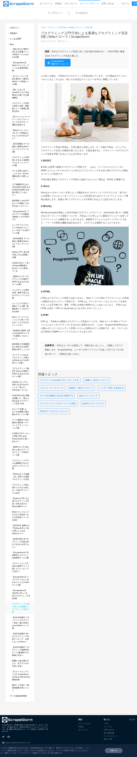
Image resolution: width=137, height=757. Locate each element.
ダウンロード (70, 3)
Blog (43, 27)
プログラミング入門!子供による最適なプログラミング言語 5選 (69, 27)
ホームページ (46, 3)
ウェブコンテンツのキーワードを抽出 (58, 403)
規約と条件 (108, 739)
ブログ (106, 724)
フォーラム (108, 727)
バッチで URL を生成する (111, 388)
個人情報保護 (109, 733)
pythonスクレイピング (93, 403)
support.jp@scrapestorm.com (17, 742)
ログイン (125, 3)
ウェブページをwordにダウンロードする (59, 380)
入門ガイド (57, 13)
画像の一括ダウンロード (97, 380)
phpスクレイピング (88, 396)
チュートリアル (87, 3)
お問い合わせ (107, 3)
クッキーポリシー (111, 736)
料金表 (58, 3)
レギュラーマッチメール (51, 388)
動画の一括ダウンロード (81, 388)
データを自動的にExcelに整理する (56, 396)
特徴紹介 (83, 13)
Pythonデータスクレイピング (54, 411)
